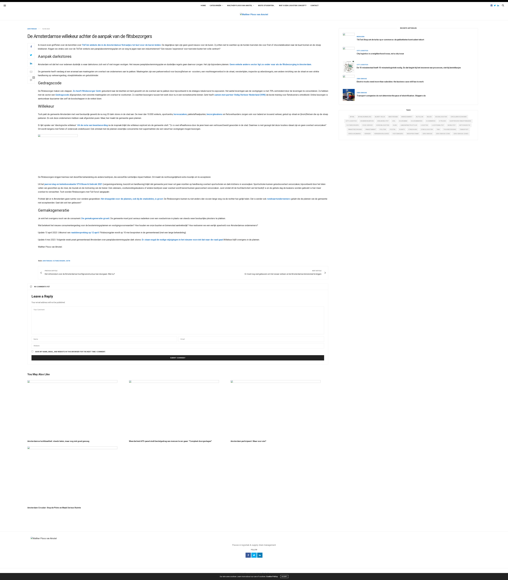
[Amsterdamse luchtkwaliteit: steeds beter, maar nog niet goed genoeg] (76, 409)
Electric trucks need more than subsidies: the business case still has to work (390, 82)
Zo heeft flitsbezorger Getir (87, 91)
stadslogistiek (427, 129)
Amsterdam (32, 29)
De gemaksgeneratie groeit (95, 218)
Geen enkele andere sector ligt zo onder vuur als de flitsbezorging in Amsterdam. (271, 64)
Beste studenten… (266, 5)
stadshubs (412, 129)
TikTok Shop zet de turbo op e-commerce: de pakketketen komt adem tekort (390, 40)
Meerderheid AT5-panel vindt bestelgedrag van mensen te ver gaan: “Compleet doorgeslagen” (170, 441)
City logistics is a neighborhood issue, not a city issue (380, 54)
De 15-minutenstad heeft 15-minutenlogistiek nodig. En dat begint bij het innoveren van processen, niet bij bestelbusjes (409, 68)
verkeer (367, 134)
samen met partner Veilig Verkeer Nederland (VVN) (240, 95)
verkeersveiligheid (381, 134)
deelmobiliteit (383, 121)
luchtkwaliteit (438, 125)
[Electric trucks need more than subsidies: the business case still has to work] (350, 81)
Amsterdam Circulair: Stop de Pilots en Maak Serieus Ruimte (54, 508)
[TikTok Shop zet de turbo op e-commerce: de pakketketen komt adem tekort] (350, 39)
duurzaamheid (416, 121)
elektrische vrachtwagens (460, 121)
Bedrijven (360, 36)
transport (464, 129)
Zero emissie (362, 78)
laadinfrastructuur (409, 125)
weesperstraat (413, 134)
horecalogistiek (382, 125)
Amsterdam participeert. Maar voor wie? (248, 441)
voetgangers (398, 134)
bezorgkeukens (215, 114)
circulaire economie (459, 117)
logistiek (424, 125)
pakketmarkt (371, 129)
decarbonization (367, 121)
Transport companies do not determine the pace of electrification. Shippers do (391, 96)
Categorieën (215, 5)
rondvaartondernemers (279, 199)
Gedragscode (62, 95)
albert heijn (380, 117)
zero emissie (427, 134)
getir (68, 261)
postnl (393, 129)
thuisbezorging (449, 129)
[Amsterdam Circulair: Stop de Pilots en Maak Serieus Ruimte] (76, 475)
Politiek (383, 129)
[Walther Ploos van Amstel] (254, 14)
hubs (395, 125)
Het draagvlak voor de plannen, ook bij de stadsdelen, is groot (132, 199)
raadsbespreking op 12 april (85, 232)
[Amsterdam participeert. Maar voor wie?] (279, 409)
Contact (314, 5)
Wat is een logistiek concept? (293, 5)
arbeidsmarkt (406, 117)
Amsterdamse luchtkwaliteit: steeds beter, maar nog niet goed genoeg (58, 441)
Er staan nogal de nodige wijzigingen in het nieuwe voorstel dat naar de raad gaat (182, 239)
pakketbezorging (355, 129)
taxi (438, 129)
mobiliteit (452, 125)
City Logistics (362, 50)
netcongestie (464, 125)
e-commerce (430, 121)
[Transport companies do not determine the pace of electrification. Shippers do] (350, 95)
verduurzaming (354, 134)
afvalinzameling (364, 117)
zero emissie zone (443, 134)
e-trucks (442, 121)
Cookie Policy (272, 576)
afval (352, 117)
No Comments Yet (42, 287)
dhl (393, 121)
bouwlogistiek (441, 117)
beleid (429, 117)
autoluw (419, 117)
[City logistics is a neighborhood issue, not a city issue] (350, 53)
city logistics (351, 121)
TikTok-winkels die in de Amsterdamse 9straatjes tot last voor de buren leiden (121, 45)
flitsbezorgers (59, 261)
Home (203, 5)
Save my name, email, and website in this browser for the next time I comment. (70, 352)
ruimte (402, 129)
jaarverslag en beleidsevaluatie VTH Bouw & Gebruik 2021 (73, 184)
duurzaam (403, 121)
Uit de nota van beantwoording (92, 125)
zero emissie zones (460, 134)
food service (367, 125)
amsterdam (47, 261)
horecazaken (180, 114)
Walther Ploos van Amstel (239, 5)
